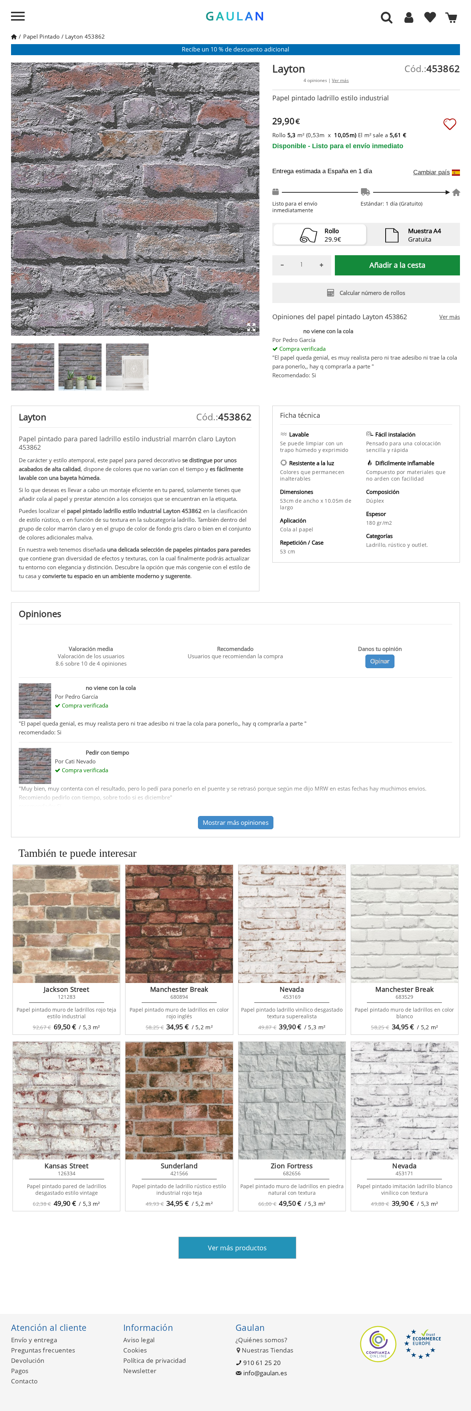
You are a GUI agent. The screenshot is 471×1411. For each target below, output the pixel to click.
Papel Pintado (41, 36)
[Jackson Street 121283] (66, 924)
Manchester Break (179, 989)
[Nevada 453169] (292, 924)
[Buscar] (386, 18)
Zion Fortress (292, 1165)
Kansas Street (66, 1165)
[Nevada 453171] (404, 1100)
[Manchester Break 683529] (404, 924)
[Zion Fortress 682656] (292, 1100)
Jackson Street (66, 989)
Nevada (292, 989)
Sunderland (179, 1165)
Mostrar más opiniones (236, 822)
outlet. (420, 544)
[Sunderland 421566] (179, 1100)
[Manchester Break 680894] (179, 924)
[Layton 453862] (32, 367)
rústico (397, 544)
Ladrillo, (377, 544)
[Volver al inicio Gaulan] (14, 36)
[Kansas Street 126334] (66, 1100)
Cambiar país (431, 172)
